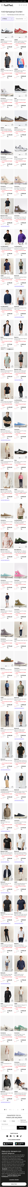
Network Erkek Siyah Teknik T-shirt (7, 915)
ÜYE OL (21, 1127)
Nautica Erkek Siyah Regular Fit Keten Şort (20, 339)
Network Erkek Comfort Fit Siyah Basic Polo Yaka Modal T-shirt (20, 761)
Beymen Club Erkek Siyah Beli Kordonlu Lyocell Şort (20, 371)
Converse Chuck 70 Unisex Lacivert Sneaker (20, 822)
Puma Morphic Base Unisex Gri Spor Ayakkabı (20, 159)
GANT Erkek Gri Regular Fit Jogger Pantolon (20, 1005)
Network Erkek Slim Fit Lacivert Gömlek (6, 884)
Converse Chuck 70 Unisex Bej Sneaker (7, 188)
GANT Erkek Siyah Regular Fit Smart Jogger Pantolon (7, 945)
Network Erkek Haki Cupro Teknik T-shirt (20, 699)
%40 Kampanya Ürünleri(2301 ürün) (15, 14)
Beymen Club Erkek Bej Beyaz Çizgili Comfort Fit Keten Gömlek (6, 491)
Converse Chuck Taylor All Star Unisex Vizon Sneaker (20, 217)
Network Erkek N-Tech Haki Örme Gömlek (7, 1093)
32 (17, 1109)
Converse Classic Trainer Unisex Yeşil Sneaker (19, 1035)
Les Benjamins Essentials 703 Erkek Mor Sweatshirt (20, 248)
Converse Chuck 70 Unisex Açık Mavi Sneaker (7, 582)
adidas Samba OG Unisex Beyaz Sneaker (6, 41)
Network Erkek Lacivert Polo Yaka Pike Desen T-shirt (20, 792)
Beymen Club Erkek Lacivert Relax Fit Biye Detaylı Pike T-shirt (20, 915)
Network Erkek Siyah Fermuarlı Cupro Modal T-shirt (6, 431)
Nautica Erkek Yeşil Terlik (6, 669)
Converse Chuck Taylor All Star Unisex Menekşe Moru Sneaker (20, 1064)
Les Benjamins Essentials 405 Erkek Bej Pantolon (7, 792)
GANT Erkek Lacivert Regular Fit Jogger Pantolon (20, 491)
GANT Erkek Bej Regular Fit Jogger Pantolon (7, 462)
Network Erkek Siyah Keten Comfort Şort (20, 277)
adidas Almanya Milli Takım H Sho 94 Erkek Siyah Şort (20, 1093)
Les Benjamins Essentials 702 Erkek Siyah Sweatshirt (7, 248)
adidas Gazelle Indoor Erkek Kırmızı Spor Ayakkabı (20, 41)
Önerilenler (19, 19)
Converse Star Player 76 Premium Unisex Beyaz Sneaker (6, 1035)
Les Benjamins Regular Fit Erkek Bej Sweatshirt (20, 522)
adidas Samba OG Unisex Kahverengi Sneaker (20, 129)
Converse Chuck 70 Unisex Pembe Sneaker (20, 582)
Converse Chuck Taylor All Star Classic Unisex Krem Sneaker (20, 188)
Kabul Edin (14, 1184)
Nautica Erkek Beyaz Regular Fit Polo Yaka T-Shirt (20, 945)
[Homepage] (8, 5)
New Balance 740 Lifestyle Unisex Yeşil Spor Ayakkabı (20, 551)
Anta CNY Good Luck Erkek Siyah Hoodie (7, 1005)
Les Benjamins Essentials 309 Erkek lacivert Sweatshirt (7, 308)
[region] (14, 1167)
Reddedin (4, 1168)
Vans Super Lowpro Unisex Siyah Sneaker (20, 462)
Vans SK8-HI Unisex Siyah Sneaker (20, 100)
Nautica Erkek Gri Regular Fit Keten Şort (6, 611)
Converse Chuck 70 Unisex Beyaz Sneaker (7, 100)
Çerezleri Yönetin (14, 1179)
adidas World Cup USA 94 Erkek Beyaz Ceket (20, 71)
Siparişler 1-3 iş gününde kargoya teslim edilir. (14, 1)
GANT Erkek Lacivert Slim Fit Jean (20, 641)
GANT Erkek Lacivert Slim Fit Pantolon (7, 730)
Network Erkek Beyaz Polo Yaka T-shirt (20, 308)
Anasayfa (3, 14)
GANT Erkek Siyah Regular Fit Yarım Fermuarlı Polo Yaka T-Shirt (7, 402)
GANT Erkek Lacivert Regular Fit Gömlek (19, 975)
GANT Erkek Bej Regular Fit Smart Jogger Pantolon (20, 884)
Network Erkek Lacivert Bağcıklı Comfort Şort (19, 730)
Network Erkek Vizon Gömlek (5, 822)
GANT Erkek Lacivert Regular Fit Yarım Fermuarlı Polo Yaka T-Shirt (7, 277)
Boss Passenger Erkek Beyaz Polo (7, 339)
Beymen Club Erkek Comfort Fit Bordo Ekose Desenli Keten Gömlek (6, 551)
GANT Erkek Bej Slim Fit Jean (6, 1064)
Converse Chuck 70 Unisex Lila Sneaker (7, 641)
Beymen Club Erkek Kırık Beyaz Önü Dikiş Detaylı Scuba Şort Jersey (6, 217)
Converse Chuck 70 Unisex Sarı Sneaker (7, 522)
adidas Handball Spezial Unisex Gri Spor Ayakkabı (6, 129)
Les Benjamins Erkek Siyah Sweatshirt (20, 402)
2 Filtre (4, 19)
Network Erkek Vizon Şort (6, 760)
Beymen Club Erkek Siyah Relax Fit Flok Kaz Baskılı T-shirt (7, 853)
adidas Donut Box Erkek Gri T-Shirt (7, 71)
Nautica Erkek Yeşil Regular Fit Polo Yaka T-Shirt (7, 371)
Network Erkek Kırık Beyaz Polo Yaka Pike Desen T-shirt (20, 853)
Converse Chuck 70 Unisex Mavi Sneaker (7, 159)
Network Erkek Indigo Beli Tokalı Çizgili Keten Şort (6, 975)
